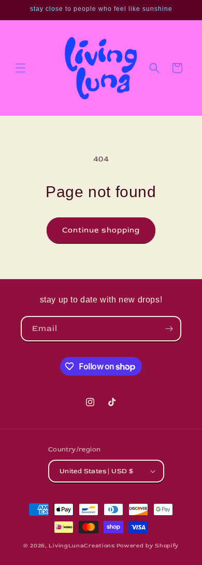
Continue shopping (101, 230)
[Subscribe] (168, 328)
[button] (20, 68)
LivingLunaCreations (81, 545)
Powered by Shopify (148, 545)
